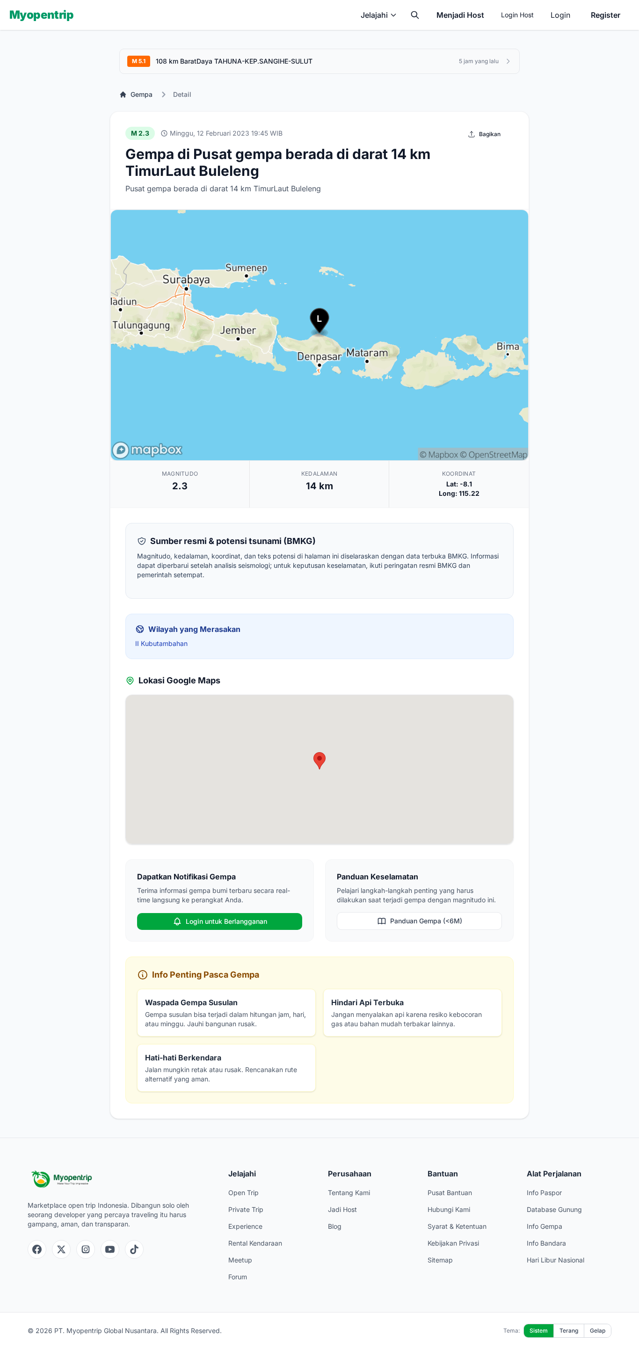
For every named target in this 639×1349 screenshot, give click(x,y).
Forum (237, 1277)
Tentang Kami (349, 1193)
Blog (334, 1226)
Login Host (517, 15)
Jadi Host (342, 1209)
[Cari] (415, 15)
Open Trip (243, 1193)
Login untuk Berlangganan (226, 921)
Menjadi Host (460, 15)
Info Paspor (544, 1193)
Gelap (597, 1330)
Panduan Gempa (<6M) (426, 921)
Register (605, 15)
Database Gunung (554, 1209)
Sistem (539, 1330)
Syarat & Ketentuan (457, 1226)
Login (560, 15)
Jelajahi (374, 15)
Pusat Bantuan (450, 1193)
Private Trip (245, 1209)
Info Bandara (546, 1243)
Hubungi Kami (449, 1209)
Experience (245, 1226)
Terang (568, 1330)
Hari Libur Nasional (555, 1260)
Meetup (240, 1260)
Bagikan (490, 134)
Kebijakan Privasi (453, 1243)
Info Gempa (544, 1226)
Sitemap (440, 1260)
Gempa (141, 94)
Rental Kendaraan (255, 1243)
